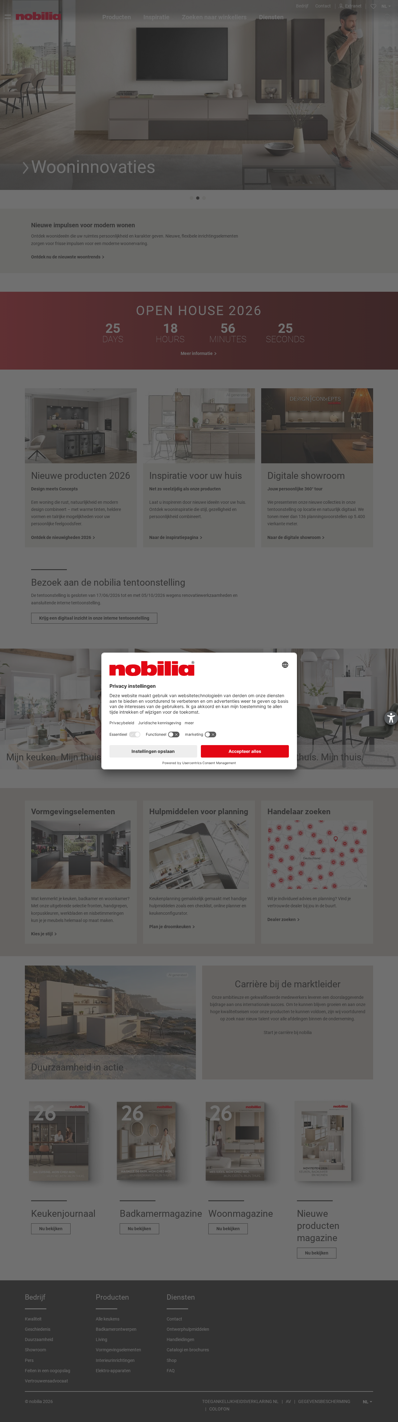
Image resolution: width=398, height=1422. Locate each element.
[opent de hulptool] (391, 718)
